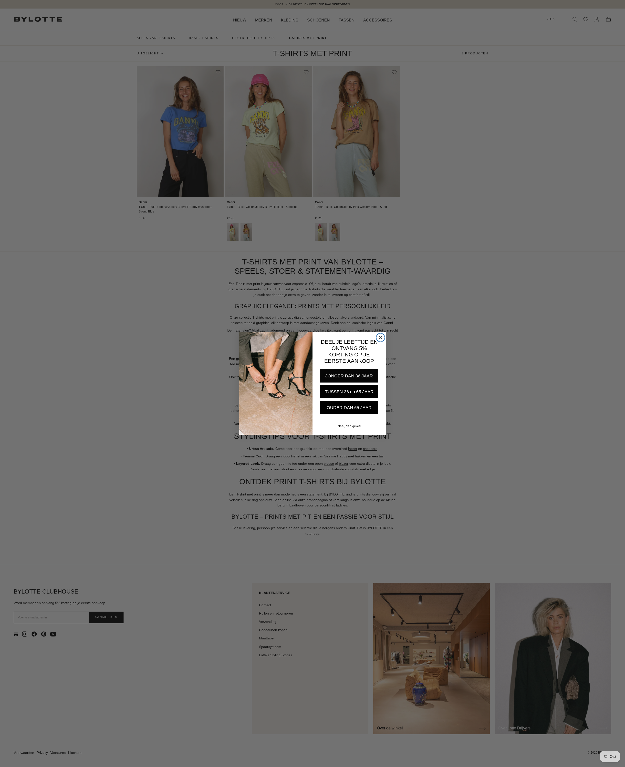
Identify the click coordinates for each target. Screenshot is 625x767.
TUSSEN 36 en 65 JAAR (349, 391)
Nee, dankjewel (349, 426)
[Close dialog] (380, 337)
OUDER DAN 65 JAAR (349, 407)
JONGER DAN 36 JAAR (349, 375)
